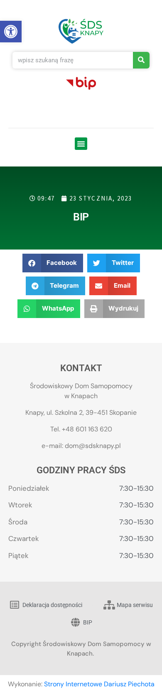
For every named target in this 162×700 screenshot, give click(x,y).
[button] (81, 143)
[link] (11, 31)
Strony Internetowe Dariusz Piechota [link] (99, 684)
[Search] (141, 60)
